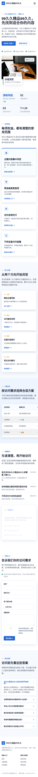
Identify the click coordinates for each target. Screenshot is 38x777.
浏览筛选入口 (8, 198)
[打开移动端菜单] (34, 3)
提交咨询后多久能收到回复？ (14, 713)
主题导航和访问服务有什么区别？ (16, 699)
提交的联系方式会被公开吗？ (14, 726)
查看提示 (7, 348)
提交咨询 (9, 638)
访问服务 (4, 765)
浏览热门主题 (8, 43)
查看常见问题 (8, 225)
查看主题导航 (8, 172)
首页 (3, 759)
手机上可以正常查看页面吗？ (14, 706)
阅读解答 (7, 368)
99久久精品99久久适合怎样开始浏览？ (16, 682)
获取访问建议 (8, 252)
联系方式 (7, 593)
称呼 (6, 584)
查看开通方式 (23, 43)
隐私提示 (23, 765)
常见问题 (23, 762)
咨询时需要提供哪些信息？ (13, 719)
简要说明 (6, 612)
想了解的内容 (8, 601)
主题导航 (4, 762)
